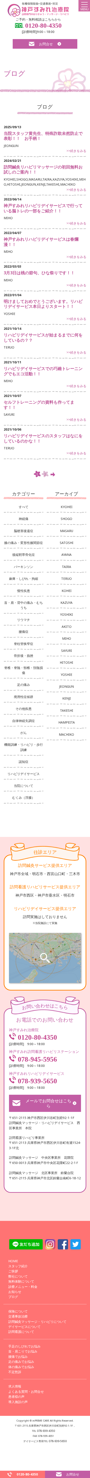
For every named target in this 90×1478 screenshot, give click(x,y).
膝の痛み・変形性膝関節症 (23, 543)
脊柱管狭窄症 (23, 644)
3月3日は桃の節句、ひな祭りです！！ (39, 272)
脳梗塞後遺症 (23, 531)
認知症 (23, 761)
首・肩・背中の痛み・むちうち (23, 605)
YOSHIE (66, 674)
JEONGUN (66, 686)
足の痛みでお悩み (21, 1361)
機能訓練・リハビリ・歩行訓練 (23, 747)
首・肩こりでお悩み (22, 1351)
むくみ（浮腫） (23, 797)
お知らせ (14, 1291)
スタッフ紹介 (18, 1266)
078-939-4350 (46, 1431)
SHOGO (66, 519)
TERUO (66, 578)
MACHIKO (66, 734)
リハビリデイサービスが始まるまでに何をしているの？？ (43, 337)
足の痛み (23, 684)
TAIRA (66, 567)
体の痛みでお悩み (21, 1367)
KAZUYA (66, 602)
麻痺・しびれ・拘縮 (23, 578)
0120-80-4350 (43, 25)
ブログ (13, 1296)
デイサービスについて (24, 1326)
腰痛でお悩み (18, 1356)
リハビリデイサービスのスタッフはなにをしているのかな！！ (43, 438)
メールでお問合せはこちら (48, 1103)
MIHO (66, 638)
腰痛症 (23, 631)
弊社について (18, 1276)
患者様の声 (16, 1396)
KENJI (66, 698)
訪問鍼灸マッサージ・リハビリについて (37, 1321)
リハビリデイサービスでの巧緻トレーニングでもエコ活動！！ (43, 371)
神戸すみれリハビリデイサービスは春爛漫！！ (41, 242)
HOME (13, 1261)
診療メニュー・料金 (22, 1286)
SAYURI (66, 650)
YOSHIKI (66, 614)
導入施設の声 (18, 1402)
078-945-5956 (36, 1059)
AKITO (67, 626)
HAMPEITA (66, 722)
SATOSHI (66, 543)
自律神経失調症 (23, 721)
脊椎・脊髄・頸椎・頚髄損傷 (23, 670)
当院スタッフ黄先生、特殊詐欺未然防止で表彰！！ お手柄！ (43, 136)
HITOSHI (66, 662)
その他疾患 (23, 708)
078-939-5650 (36, 1081)
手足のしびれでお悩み (24, 1346)
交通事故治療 (18, 1316)
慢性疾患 (23, 591)
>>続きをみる (76, 151)
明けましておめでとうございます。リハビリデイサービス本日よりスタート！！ (43, 304)
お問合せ (46, 44)
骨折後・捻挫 (23, 655)
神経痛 (23, 519)
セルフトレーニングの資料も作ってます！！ (39, 404)
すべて (23, 507)
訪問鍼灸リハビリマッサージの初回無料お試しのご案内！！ (43, 169)
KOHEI (67, 591)
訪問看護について (21, 1331)
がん (23, 732)
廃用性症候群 (23, 697)
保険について (18, 1311)
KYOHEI (66, 507)
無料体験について (21, 1281)
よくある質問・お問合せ (26, 1391)
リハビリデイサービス (23, 774)
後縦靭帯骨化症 (23, 554)
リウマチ (23, 620)
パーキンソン (23, 567)
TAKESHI (66, 710)
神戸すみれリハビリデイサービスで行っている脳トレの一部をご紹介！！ (43, 208)
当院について (23, 785)
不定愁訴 (14, 1372)
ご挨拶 (13, 1271)
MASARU (66, 531)
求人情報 (14, 1386)
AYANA (66, 554)
